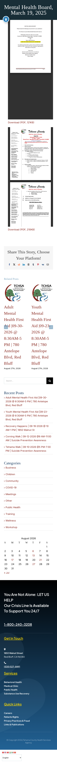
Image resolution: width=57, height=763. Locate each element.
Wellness (11, 520)
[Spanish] (13, 752)
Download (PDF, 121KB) (21, 122)
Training (10, 514)
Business (11, 467)
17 (12, 559)
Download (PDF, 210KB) (21, 229)
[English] (5, 752)
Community (12, 481)
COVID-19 (11, 487)
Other (9, 500)
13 (33, 555)
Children (10, 474)
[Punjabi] (10, 752)
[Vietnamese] (15, 752)
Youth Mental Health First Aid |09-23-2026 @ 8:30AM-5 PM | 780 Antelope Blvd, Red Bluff (27, 415)
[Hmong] (8, 752)
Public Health (13, 507)
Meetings (11, 494)
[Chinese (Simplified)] (3, 752)
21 (40, 559)
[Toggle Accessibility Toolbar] (6, 19)
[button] (6, 327)
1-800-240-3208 (18, 624)
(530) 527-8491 (12, 666)
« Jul (6, 572)
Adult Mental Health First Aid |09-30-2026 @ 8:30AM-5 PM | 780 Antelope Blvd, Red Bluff (27, 401)
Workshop (11, 527)
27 (33, 564)
